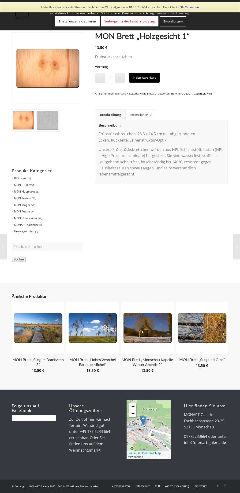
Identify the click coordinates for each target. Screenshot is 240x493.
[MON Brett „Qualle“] (3, 246)
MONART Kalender (26, 225)
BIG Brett (20, 178)
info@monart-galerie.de (205, 442)
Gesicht (188, 93)
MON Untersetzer (25, 218)
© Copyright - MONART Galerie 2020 (33, 486)
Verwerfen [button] (192, 7)
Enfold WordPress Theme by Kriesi (78, 486)
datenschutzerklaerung (172, 13)
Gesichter (199, 93)
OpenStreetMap (151, 453)
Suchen (19, 259)
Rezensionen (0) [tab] (141, 115)
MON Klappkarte (25, 192)
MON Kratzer (22, 198)
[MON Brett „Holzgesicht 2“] (236, 246)
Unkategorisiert (24, 231)
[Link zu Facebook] (217, 485)
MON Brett (21, 185)
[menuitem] (120, 486)
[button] (143, 420)
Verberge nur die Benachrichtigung (130, 21)
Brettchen (176, 93)
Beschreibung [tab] (110, 115)
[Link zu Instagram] (224, 485)
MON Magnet (23, 205)
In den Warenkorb (144, 78)
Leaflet (132, 453)
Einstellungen (173, 21)
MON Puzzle (22, 211)
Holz (209, 93)
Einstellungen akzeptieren (77, 21)
